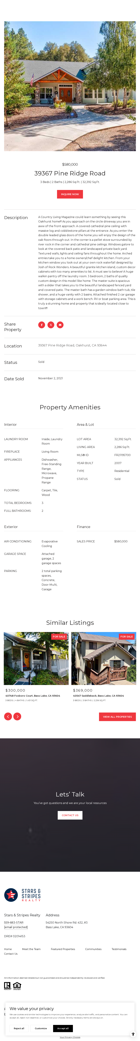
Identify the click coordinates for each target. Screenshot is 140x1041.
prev (8, 716)
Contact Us (10, 953)
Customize (41, 1028)
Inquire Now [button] (70, 194)
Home (8, 949)
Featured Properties (63, 949)
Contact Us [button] (70, 815)
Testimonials (119, 949)
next (17, 716)
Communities (93, 949)
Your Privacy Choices (70, 1037)
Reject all (19, 1028)
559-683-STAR (13, 922)
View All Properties (117, 716)
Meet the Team (31, 949)
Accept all (63, 1028)
